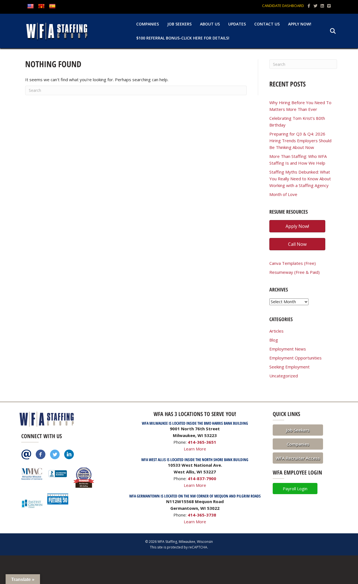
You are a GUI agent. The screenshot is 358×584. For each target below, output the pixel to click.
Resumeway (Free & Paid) (294, 272)
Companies (147, 24)
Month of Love (283, 194)
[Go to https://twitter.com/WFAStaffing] (55, 455)
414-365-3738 (202, 515)
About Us (210, 24)
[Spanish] (52, 6)
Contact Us (267, 24)
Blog (273, 340)
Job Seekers (179, 24)
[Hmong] (41, 6)
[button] (298, 430)
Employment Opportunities (295, 358)
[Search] (329, 31)
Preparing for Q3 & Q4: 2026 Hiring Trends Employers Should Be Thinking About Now (300, 140)
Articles (276, 331)
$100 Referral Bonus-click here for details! (182, 38)
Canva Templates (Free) (292, 263)
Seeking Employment (289, 367)
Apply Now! (299, 24)
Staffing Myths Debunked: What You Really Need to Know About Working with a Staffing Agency (300, 178)
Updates (237, 24)
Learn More (195, 449)
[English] (30, 6)
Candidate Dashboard (283, 5)
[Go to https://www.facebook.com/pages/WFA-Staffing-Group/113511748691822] (41, 455)
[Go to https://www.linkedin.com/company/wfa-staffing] (69, 455)
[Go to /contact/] (26, 455)
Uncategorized (283, 376)
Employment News (287, 349)
